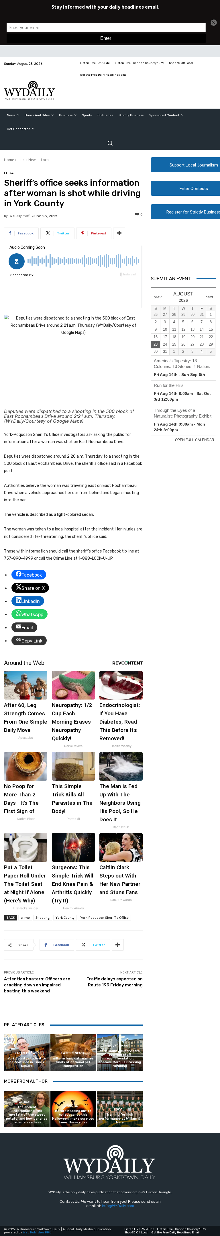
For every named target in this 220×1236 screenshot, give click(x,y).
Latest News (27, 159)
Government (119, 1045)
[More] (119, 233)
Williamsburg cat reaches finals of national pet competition (73, 1062)
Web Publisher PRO (37, 1232)
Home (9, 159)
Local (45, 159)
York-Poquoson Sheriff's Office (104, 917)
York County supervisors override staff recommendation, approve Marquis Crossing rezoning (120, 1058)
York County (65, 917)
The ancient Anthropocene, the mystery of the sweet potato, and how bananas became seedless (27, 1114)
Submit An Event (171, 278)
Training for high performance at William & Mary (119, 1118)
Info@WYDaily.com (118, 1206)
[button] (110, 143)
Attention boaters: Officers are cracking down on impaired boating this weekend (37, 985)
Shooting (43, 917)
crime (25, 917)
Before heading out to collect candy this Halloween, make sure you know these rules (73, 1116)
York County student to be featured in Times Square (27, 1062)
